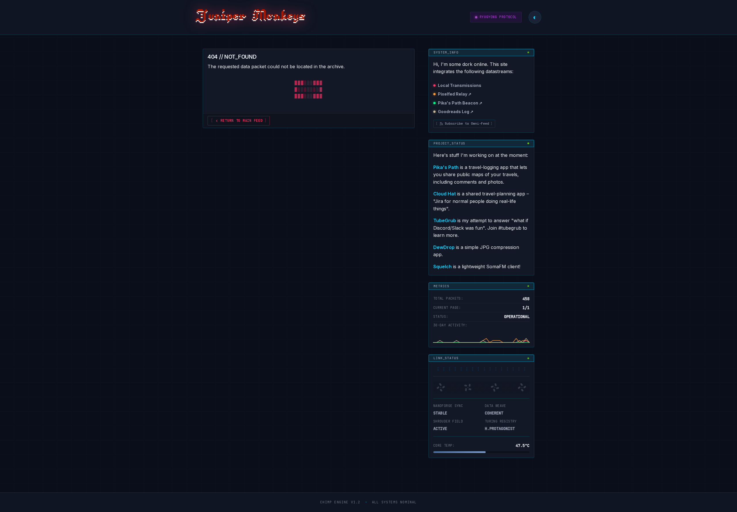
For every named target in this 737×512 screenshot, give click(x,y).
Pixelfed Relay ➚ (455, 94)
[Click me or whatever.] (250, 17)
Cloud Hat (444, 194)
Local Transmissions (459, 85)
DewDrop (444, 247)
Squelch (442, 266)
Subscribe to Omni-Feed (467, 123)
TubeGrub (444, 220)
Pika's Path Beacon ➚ (460, 102)
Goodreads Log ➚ (456, 111)
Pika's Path (446, 167)
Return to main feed (242, 120)
